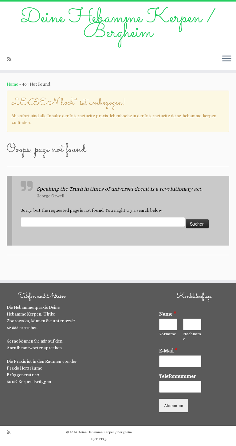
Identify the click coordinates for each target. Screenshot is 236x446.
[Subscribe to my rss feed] (11, 59)
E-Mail (168, 351)
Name (167, 314)
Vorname (167, 334)
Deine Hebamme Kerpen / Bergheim (118, 25)
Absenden (173, 405)
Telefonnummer (177, 376)
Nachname (192, 336)
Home (12, 84)
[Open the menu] (226, 59)
